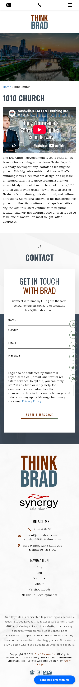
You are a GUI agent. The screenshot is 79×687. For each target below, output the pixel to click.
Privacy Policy (31, 401)
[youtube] (73, 335)
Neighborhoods (40, 589)
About (39, 583)
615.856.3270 (40, 305)
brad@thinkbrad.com (39, 310)
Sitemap (13, 660)
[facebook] (73, 357)
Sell (39, 572)
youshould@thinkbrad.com (42, 539)
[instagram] (73, 324)
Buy (39, 567)
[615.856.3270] (39, 5)
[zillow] (73, 367)
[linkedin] (73, 346)
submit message (39, 415)
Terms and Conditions (56, 657)
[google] (73, 378)
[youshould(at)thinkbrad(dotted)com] (8, 5)
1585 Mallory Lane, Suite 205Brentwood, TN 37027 (42, 547)
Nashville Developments (39, 595)
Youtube (39, 578)
